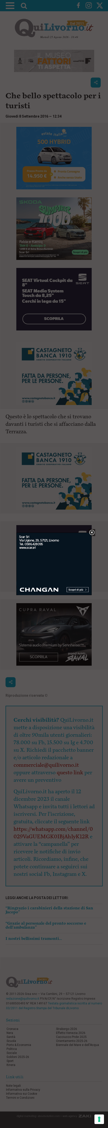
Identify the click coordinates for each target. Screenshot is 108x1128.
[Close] (91, 532)
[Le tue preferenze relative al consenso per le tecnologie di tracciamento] (99, 1119)
